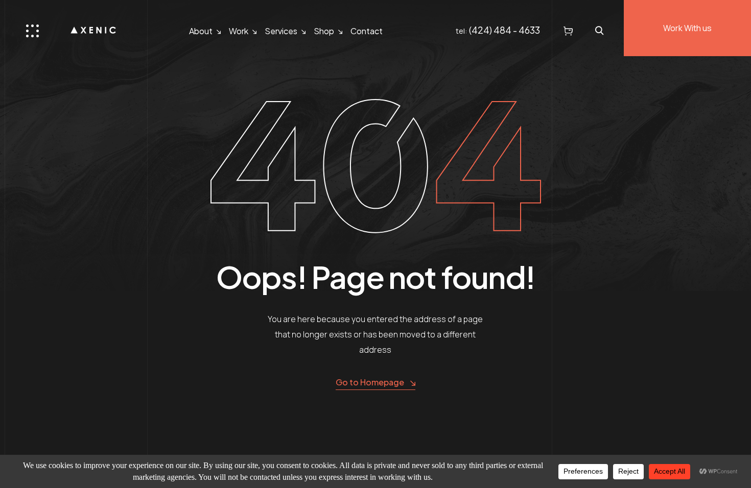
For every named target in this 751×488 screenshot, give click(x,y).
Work (238, 31)
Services (281, 31)
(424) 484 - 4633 (504, 30)
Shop (324, 31)
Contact (366, 31)
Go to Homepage (370, 382)
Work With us (687, 28)
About (201, 31)
